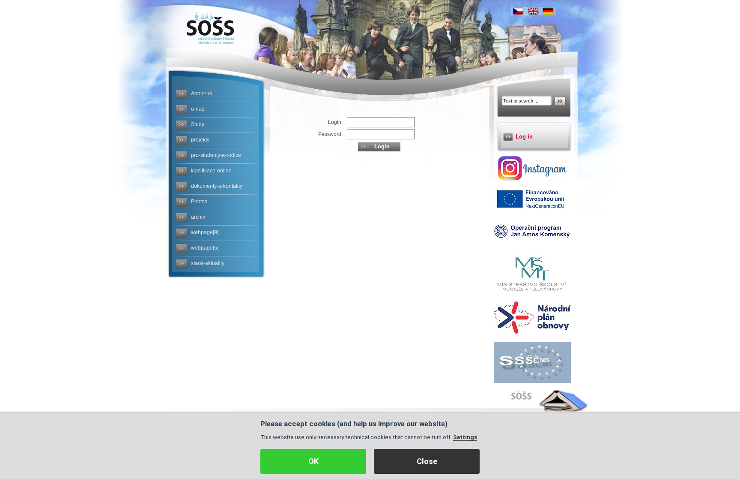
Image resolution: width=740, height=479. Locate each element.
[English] (533, 11)
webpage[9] (204, 232)
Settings (465, 437)
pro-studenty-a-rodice (216, 155)
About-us (201, 93)
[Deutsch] (548, 11)
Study (197, 124)
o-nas (197, 109)
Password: (330, 134)
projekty (200, 140)
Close (427, 461)
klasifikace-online (211, 171)
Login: (335, 122)
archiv (198, 217)
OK (313, 461)
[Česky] (518, 11)
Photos (199, 202)
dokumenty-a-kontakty (216, 186)
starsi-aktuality (207, 263)
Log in (524, 136)
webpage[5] (204, 248)
